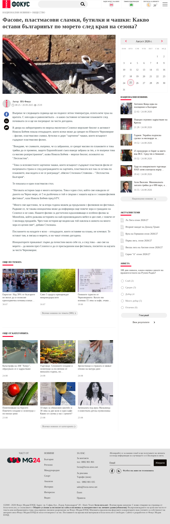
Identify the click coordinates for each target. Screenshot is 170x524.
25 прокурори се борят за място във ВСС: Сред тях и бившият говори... (150, 152)
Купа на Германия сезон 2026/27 (142, 234)
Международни (52, 470)
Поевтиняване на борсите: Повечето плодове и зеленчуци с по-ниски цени (18, 411)
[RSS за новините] (118, 471)
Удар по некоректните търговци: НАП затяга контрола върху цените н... (150, 168)
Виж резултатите (141, 322)
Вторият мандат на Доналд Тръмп (143, 227)
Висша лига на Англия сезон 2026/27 (144, 247)
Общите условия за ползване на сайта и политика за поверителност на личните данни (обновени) (80, 507)
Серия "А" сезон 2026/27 (138, 254)
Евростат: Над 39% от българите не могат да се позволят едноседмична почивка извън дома (18, 297)
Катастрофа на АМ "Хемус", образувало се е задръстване (16, 367)
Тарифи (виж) (84, 477)
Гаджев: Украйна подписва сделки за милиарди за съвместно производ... (147, 137)
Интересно (49, 492)
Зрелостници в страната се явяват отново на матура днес (94, 367)
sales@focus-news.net (87, 487)
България (48, 459)
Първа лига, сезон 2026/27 (139, 240)
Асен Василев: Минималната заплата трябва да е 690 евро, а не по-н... (149, 184)
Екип (79, 492)
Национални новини (134, 97)
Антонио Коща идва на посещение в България (145, 105)
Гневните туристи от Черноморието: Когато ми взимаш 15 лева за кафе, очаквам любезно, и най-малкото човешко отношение (94, 297)
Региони (48, 465)
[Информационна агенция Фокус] (112, 471)
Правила (81, 498)
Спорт (47, 476)
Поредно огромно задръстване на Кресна (150, 121)
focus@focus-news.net (87, 467)
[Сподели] (6, 127)
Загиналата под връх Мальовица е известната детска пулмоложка (94, 409)
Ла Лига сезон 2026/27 (137, 220)
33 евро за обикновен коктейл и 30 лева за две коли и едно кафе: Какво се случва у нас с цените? (56, 411)
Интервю (48, 487)
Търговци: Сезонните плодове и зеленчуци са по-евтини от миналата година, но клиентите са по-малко (56, 369)
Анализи (48, 481)
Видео (47, 498)
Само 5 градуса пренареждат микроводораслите (54, 296)
